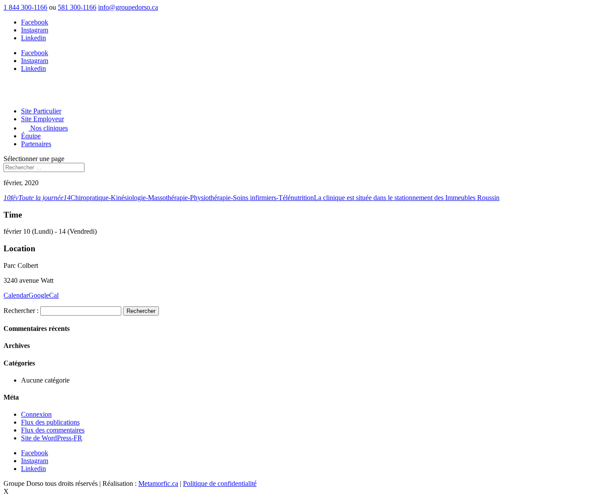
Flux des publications (50, 422)
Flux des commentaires (52, 430)
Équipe (31, 136)
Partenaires (36, 144)
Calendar (16, 295)
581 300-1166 (77, 7)
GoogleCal (43, 295)
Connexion (36, 414)
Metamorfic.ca (158, 483)
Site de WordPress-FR (51, 438)
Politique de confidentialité (220, 483)
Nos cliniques (48, 128)
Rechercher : (21, 310)
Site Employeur (42, 119)
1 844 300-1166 (25, 7)
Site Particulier (41, 111)
